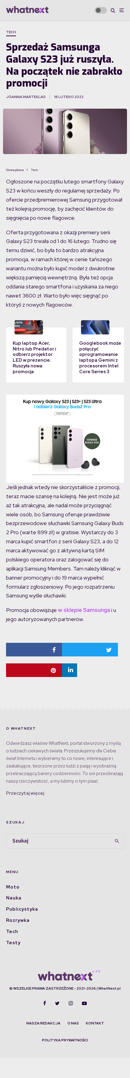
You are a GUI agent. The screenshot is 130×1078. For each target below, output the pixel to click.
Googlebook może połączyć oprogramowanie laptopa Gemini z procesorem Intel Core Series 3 (100, 357)
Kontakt (95, 1023)
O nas (73, 1023)
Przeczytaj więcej (25, 793)
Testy (13, 943)
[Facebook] (44, 1003)
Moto (13, 887)
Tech (11, 32)
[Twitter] (57, 1003)
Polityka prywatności (65, 1040)
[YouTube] (84, 1003)
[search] (117, 841)
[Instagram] (70, 1003)
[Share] (34, 649)
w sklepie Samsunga (83, 609)
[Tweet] (90, 649)
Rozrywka (18, 920)
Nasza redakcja (43, 1023)
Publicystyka (22, 909)
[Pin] (34, 670)
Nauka (13, 898)
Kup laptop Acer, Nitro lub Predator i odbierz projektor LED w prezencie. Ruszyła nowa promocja (34, 357)
